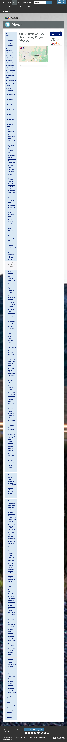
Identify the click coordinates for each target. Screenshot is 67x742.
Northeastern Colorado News (10, 66)
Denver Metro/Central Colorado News (9, 50)
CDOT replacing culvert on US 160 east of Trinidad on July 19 (11, 492)
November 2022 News (10, 711)
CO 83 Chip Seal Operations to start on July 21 (11, 535)
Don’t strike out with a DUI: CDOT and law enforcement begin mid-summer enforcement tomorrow (11, 398)
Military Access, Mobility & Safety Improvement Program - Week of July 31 (12, 687)
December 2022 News (10, 716)
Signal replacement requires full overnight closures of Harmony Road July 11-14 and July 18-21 (11, 293)
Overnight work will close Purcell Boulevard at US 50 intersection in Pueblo (11, 426)
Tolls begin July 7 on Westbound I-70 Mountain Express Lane (12, 159)
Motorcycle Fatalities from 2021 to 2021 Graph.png (11, 544)
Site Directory (7, 11)
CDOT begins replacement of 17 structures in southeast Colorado (12, 170)
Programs (12, 7)
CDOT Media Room (10, 34)
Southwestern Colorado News (10, 71)
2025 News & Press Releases (10, 44)
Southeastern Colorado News (10, 56)
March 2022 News (10, 110)
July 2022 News (32, 31)
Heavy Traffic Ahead (11, 130)
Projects (18, 7)
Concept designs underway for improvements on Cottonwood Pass (12, 373)
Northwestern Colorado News (10, 61)
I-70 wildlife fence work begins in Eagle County (11, 675)
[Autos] (2, 732)
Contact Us (28, 729)
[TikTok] (35, 732)
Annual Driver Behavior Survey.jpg (12, 321)
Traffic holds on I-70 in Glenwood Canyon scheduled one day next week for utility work (11, 611)
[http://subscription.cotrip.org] (56, 43)
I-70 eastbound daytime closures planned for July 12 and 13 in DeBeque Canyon (11, 277)
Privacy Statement (28, 737)
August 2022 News (11, 696)
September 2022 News (10, 701)
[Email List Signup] (44, 732)
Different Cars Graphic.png (11, 591)
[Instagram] (32, 732)
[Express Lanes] (4, 729)
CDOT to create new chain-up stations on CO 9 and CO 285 (11, 623)
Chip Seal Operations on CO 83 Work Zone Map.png (11, 527)
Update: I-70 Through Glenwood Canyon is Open (11, 149)
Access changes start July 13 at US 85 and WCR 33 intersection (11, 138)
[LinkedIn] (41, 732)
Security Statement (40, 737)
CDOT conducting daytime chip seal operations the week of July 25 (11, 568)
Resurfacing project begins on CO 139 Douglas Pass (11, 257)
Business (5, 7)
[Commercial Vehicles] (8, 732)
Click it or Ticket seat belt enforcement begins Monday (11, 599)
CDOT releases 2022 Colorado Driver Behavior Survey (12, 330)
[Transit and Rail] (11, 729)
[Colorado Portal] (59, 737)
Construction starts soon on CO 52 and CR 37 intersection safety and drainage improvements (11, 650)
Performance (27, 2)
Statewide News (12, 80)
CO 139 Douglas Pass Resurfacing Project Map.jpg (12, 265)
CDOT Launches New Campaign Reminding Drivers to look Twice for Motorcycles (11, 555)
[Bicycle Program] (8, 729)
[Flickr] (47, 732)
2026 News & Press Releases (10, 39)
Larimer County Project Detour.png (11, 304)
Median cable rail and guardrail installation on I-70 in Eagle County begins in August (12, 664)
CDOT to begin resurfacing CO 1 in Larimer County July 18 (11, 313)
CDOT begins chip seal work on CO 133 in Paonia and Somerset (11, 385)
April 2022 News (10, 105)
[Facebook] (26, 732)
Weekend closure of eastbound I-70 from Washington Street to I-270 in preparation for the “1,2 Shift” (11, 358)
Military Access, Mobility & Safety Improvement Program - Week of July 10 (12, 342)
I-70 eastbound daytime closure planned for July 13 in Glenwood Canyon (10, 226)
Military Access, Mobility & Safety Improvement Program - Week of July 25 (12, 635)
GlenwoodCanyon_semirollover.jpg (11, 239)
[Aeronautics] (14, 729)
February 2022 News (10, 100)
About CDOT (26, 7)
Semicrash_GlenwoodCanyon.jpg (12, 247)
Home (4, 2)
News (14, 2)
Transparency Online (7, 739)
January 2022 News (11, 95)
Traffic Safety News (10, 76)
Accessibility (19, 737)
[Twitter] (29, 732)
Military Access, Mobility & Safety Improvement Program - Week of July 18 (12, 479)
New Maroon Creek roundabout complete (11, 200)
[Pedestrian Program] (5, 732)
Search (49, 2)
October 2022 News (11, 706)
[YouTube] (38, 732)
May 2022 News (10, 115)
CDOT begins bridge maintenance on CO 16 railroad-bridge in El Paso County (11, 465)
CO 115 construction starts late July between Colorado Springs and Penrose (11, 581)
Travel (10, 2)
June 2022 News (10, 120)
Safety (20, 2)
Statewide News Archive (11, 84)
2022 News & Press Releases (20, 31)
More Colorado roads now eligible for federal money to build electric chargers (12, 505)
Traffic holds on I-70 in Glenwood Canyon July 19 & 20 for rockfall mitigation (12, 517)
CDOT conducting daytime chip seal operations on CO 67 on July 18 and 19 (11, 413)
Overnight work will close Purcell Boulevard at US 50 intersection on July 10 (11, 211)
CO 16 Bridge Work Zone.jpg (11, 455)
